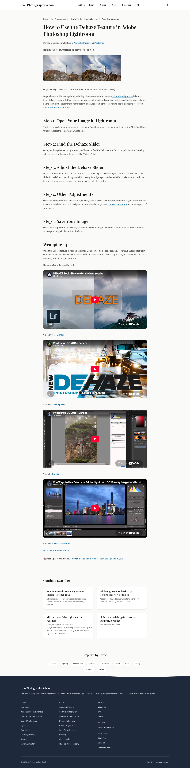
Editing (137, 663)
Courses (53, 663)
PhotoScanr (103, 738)
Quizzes (24, 739)
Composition (78, 663)
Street (117, 663)
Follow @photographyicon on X (157, 762)
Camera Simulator (28, 744)
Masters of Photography (69, 744)
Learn (91, 5)
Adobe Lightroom (82, 43)
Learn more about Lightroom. (56, 550)
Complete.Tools (104, 747)
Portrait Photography (68, 712)
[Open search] (166, 5)
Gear (114, 5)
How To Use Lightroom (59, 19)
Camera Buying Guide (68, 725)
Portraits (92, 663)
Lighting (65, 663)
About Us (102, 707)
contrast (112, 204)
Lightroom (128, 96)
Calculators (89, 669)
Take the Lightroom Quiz (111, 558)
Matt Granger (58, 334)
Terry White (57, 474)
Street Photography (67, 721)
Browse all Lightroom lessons (84, 558)
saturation (122, 204)
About (139, 5)
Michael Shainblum (61, 543)
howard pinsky (58, 404)
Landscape (105, 663)
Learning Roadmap (28, 734)
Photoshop (99, 43)
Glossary (102, 669)
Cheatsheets (64, 739)
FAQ (99, 712)
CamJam (101, 743)
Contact (101, 716)
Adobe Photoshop (51, 107)
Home (45, 19)
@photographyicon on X (107, 727)
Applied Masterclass (29, 721)
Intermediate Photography (31, 716)
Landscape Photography (69, 716)
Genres (103, 5)
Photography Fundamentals (32, 712)
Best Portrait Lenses (67, 730)
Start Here (81, 5)
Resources (126, 5)
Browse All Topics (66, 707)
